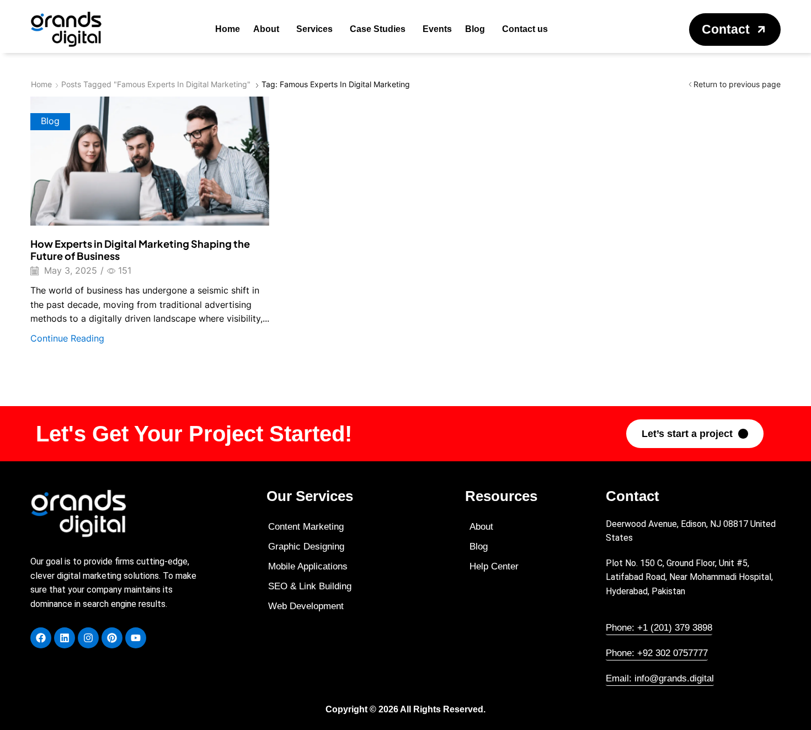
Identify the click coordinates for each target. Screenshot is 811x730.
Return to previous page (737, 84)
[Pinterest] (112, 637)
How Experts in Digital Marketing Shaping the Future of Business (140, 249)
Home (41, 84)
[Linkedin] (64, 637)
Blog (50, 121)
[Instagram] (88, 637)
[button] (735, 29)
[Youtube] (135, 637)
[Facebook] (40, 637)
